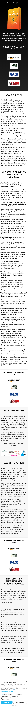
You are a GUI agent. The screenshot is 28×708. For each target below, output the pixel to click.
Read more (13, 689)
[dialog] (14, 694)
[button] (14, 691)
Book (9, 3)
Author (14, 3)
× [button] (26, 681)
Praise (19, 3)
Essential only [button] (20, 702)
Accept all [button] (6, 702)
